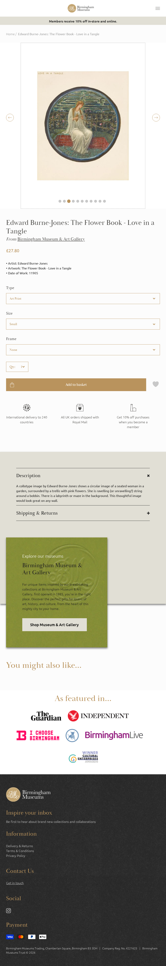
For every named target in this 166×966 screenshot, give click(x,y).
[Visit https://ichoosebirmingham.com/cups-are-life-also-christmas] (38, 736)
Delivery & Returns (19, 846)
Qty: (12, 367)
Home (10, 34)
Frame (11, 338)
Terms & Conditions (20, 850)
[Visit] (133, 416)
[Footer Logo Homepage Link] (28, 795)
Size (9, 313)
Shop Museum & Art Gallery (54, 624)
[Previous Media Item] (156, 117)
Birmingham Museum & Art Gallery (51, 239)
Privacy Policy (15, 855)
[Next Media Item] (10, 117)
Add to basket (76, 384)
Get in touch (15, 883)
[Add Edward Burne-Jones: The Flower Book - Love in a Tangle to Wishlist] (156, 384)
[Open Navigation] (157, 8)
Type (10, 287)
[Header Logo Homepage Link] (81, 8)
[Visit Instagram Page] (8, 911)
